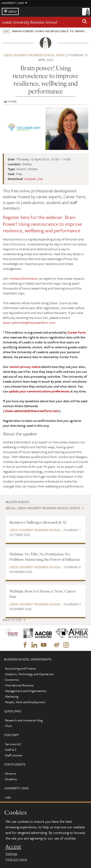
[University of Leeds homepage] (86, 11)
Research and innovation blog (24, 720)
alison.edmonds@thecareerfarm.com (29, 322)
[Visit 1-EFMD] (11, 633)
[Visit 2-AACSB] (36, 633)
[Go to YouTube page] (43, 645)
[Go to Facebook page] (25, 645)
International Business (19, 685)
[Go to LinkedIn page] (34, 645)
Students (11, 779)
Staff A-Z (10, 749)
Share (12, 101)
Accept (13, 846)
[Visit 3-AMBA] (70, 633)
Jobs (8, 797)
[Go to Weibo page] (57, 645)
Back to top (12, 620)
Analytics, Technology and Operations (29, 674)
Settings (11, 853)
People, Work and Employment (25, 702)
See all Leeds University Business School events (43, 508)
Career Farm (76, 332)
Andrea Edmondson (23, 278)
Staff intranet (13, 755)
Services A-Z (13, 744)
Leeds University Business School (29, 22)
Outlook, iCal (33, 178)
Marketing (11, 696)
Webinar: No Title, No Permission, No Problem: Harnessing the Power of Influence (44, 556)
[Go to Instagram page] (66, 645)
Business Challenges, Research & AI (37, 522)
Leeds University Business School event (34, 55)
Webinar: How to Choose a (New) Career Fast (42, 593)
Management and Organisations (25, 690)
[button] (85, 22)
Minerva (10, 773)
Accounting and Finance (20, 668)
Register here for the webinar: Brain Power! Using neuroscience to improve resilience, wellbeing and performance (42, 224)
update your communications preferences (39, 391)
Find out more (16, 859)
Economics (12, 679)
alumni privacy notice (25, 366)
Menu (12, 11)
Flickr (8, 725)
